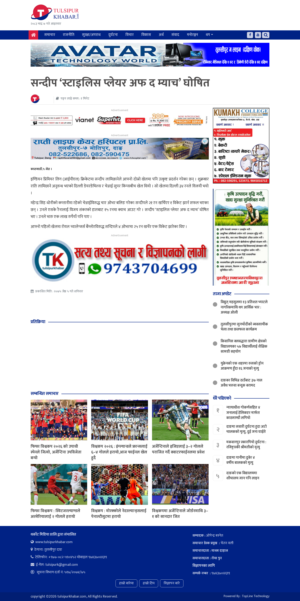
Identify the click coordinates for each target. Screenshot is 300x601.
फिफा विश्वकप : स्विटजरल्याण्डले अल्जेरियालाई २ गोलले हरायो (55, 513)
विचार (130, 35)
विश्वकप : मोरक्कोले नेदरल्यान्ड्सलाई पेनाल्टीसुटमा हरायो (118, 513)
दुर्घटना (113, 35)
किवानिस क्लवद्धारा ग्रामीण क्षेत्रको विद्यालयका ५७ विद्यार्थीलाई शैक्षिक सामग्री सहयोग (244, 346)
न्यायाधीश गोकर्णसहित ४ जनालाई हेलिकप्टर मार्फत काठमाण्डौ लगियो (243, 413)
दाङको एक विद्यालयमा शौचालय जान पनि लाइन (242, 476)
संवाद (175, 35)
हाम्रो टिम (148, 583)
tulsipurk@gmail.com (61, 565)
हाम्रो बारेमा (126, 583)
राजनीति (68, 35)
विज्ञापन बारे (172, 583)
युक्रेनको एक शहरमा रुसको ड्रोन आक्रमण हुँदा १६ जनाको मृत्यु (242, 366)
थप (208, 35)
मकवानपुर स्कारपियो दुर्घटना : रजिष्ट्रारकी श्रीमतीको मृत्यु (246, 445)
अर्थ (161, 35)
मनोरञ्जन (192, 35)
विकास (146, 35)
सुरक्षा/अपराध (91, 35)
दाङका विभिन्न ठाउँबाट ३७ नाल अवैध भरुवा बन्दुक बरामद (241, 383)
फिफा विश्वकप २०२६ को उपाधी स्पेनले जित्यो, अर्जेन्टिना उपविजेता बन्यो (56, 452)
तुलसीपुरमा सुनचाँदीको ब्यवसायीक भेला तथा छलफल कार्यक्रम (244, 327)
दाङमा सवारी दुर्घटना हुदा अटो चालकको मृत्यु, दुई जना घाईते (246, 429)
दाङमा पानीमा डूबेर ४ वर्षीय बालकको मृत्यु (240, 460)
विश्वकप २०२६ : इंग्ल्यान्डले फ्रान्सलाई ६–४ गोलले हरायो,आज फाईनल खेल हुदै (119, 452)
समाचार (49, 35)
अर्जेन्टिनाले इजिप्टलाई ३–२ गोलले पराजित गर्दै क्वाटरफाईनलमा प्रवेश (178, 449)
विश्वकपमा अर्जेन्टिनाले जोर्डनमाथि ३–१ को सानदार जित (180, 513)
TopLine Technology (255, 596)
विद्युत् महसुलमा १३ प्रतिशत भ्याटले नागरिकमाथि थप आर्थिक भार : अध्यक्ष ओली (244, 307)
